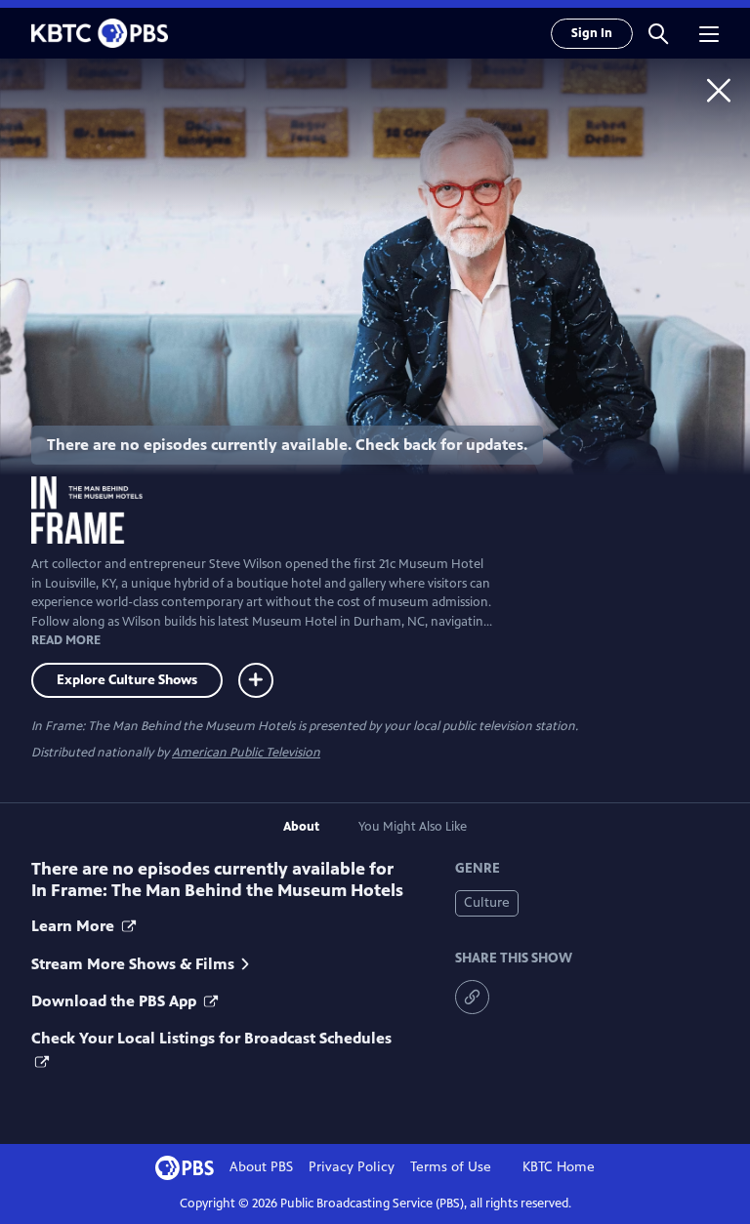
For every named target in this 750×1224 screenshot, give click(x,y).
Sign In (591, 33)
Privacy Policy (352, 1167)
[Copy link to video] (472, 997)
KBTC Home (558, 1167)
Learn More (74, 926)
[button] (658, 33)
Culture (487, 902)
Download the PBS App (115, 1001)
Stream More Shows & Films (132, 964)
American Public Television (246, 752)
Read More (66, 640)
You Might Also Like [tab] (412, 827)
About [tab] (301, 827)
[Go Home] (718, 90)
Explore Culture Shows (127, 680)
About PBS (261, 1167)
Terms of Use (450, 1167)
